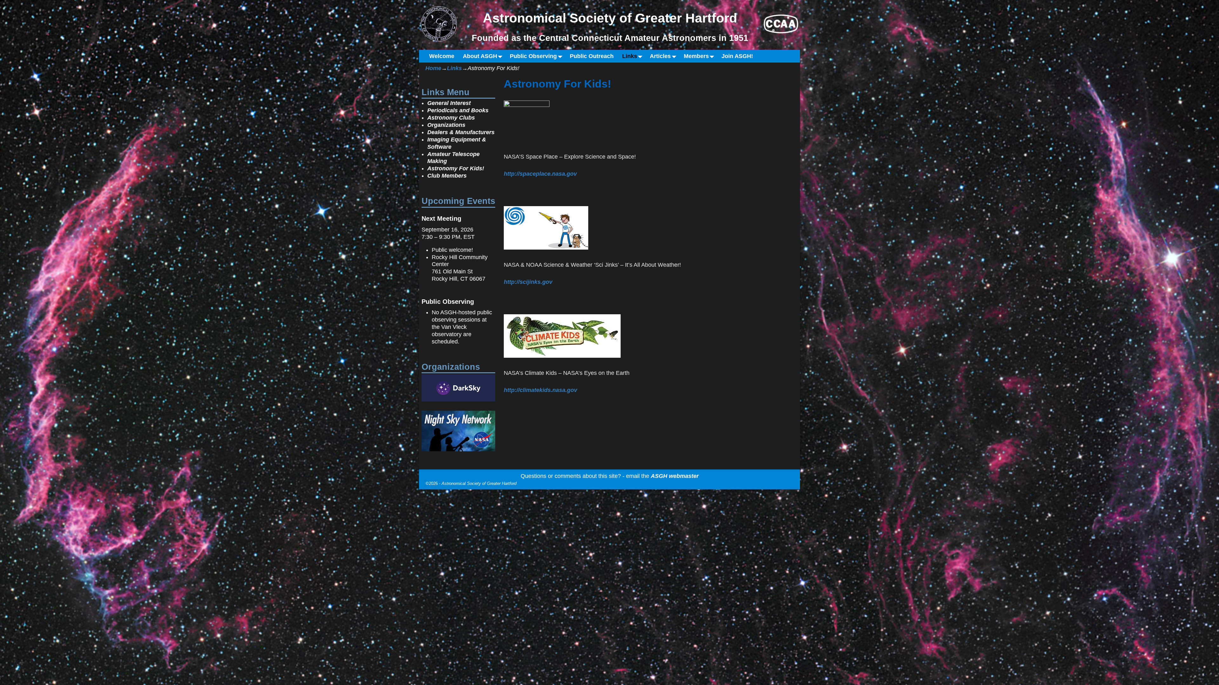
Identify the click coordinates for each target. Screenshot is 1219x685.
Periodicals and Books (458, 110)
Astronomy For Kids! (455, 168)
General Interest (449, 103)
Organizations (446, 125)
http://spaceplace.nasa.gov (540, 174)
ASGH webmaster (675, 476)
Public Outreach (592, 56)
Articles (660, 56)
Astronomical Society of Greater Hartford (479, 483)
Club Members (447, 176)
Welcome (441, 56)
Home (433, 68)
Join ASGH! (737, 56)
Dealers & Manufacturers (461, 132)
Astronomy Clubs (451, 117)
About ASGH (480, 56)
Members (696, 56)
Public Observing (533, 56)
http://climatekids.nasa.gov (540, 390)
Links (629, 56)
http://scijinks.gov (528, 282)
